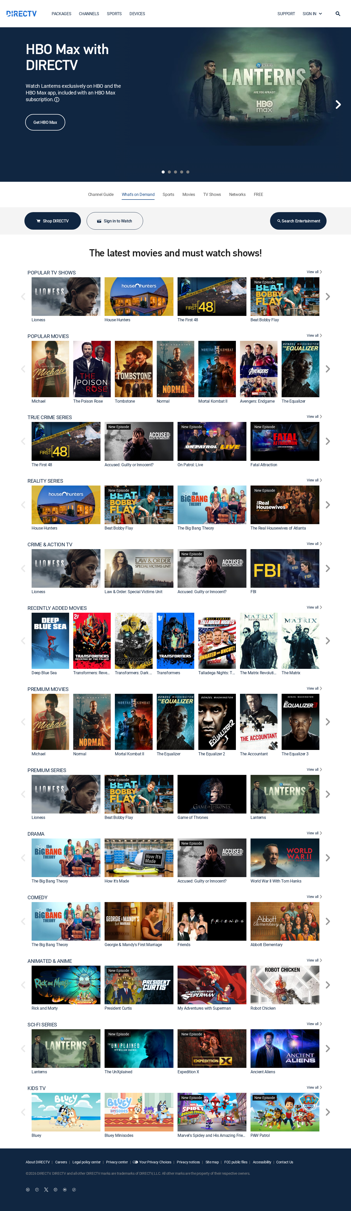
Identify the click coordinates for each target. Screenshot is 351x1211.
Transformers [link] (168, 673)
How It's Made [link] (117, 881)
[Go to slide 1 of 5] (163, 172)
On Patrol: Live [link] (190, 465)
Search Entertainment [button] (301, 221)
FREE (258, 194)
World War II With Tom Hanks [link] (276, 881)
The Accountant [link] (254, 754)
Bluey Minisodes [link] (119, 1135)
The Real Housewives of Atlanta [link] (278, 528)
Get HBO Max (45, 122)
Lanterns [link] (258, 817)
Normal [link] (163, 401)
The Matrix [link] (291, 673)
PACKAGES (61, 13)
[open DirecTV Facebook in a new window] (37, 1190)
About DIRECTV (38, 1162)
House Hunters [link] (117, 320)
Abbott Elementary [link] (267, 944)
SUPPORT (286, 13)
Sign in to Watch (118, 221)
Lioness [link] (38, 320)
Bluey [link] (36, 1135)
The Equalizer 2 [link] (211, 754)
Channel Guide (101, 194)
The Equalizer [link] (293, 401)
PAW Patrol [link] (260, 1135)
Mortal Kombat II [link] (212, 401)
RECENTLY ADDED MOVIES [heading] (57, 608)
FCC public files (235, 1162)
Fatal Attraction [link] (264, 465)
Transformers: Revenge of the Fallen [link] (104, 673)
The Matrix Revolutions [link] (260, 673)
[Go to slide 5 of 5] (187, 172)
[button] (338, 14)
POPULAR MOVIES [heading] (48, 336)
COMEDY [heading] (37, 897)
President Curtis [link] (118, 1008)
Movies (188, 194)
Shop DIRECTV (56, 221)
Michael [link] (38, 401)
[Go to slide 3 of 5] (175, 172)
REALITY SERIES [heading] (45, 481)
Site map (212, 1162)
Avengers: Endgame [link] (257, 401)
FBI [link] (253, 591)
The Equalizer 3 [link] (295, 754)
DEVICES (137, 13)
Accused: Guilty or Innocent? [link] (129, 465)
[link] (66, 296)
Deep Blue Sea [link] (44, 673)
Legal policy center (86, 1162)
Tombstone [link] (125, 401)
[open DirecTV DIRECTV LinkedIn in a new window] (28, 1190)
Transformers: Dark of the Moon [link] (142, 673)
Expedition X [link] (188, 1072)
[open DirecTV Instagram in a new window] (55, 1190)
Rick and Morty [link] (45, 1008)
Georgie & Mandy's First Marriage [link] (133, 944)
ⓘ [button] (56, 99)
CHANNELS (89, 13)
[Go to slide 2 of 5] (169, 172)
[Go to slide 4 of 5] (181, 172)
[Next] (338, 104)
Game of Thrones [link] (193, 817)
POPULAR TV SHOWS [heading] (51, 272)
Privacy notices (188, 1162)
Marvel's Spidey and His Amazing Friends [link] (213, 1135)
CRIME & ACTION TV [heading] (49, 544)
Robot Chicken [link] (263, 1008)
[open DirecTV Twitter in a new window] (46, 1190)
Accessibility (261, 1162)
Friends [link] (184, 944)
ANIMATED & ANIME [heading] (49, 961)
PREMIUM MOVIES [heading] (47, 689)
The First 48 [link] (188, 320)
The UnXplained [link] (118, 1072)
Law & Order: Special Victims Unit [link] (133, 591)
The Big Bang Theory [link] (196, 528)
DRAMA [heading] (35, 834)
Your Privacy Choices (155, 1162)
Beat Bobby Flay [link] (265, 320)
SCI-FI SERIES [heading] (42, 1024)
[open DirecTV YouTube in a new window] (65, 1190)
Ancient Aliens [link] (263, 1072)
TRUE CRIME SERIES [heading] (49, 417)
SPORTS (114, 13)
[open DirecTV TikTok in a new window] (74, 1190)
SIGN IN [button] (309, 13)
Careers (60, 1162)
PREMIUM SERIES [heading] (46, 770)
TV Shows (212, 194)
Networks (237, 194)
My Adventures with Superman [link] (204, 1008)
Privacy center (117, 1162)
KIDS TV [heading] (36, 1088)
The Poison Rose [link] (88, 401)
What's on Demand (138, 194)
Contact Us (284, 1162)
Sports (168, 194)
